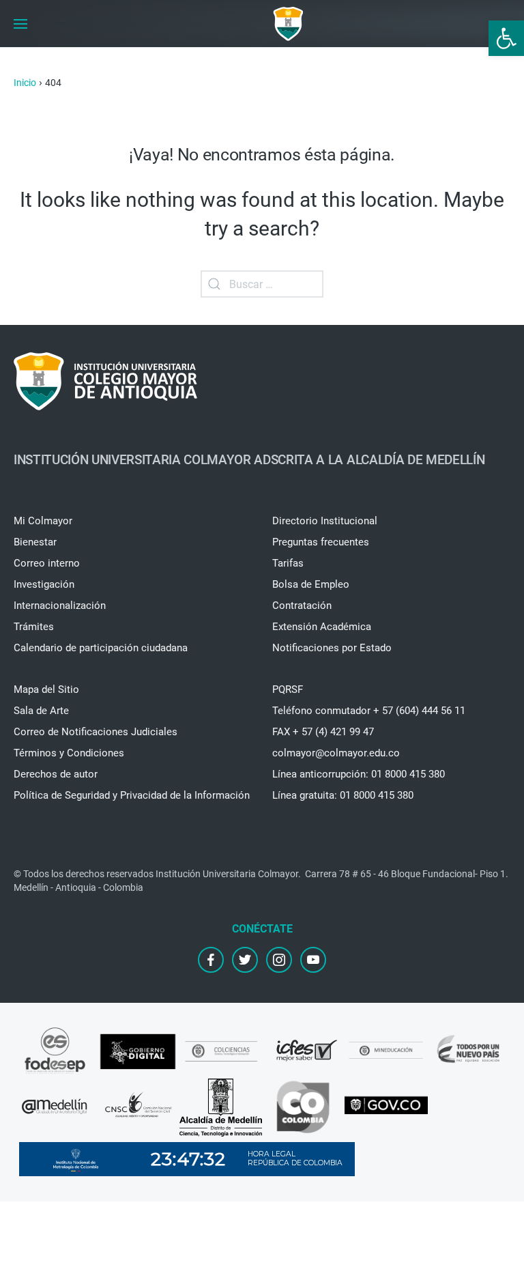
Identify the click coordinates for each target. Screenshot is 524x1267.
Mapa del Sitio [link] (46, 689)
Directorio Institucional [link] (324, 521)
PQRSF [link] (287, 689)
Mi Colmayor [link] (43, 521)
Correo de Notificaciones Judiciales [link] (95, 732)
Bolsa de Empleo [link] (310, 584)
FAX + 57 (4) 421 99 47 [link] (323, 732)
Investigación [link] (44, 584)
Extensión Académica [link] (321, 627)
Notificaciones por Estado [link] (332, 648)
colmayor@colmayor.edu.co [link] (336, 753)
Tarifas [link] (288, 563)
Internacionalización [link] (60, 605)
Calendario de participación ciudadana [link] (101, 648)
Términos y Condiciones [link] (69, 753)
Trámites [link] (34, 627)
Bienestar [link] (35, 542)
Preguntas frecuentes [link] (320, 542)
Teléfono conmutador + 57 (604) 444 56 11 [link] (368, 710)
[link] (506, 38)
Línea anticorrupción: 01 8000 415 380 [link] (358, 774)
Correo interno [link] (47, 563)
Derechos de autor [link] (56, 774)
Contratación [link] (302, 605)
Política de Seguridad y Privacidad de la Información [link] (132, 795)
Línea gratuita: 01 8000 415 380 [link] (342, 795)
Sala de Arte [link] (41, 710)
